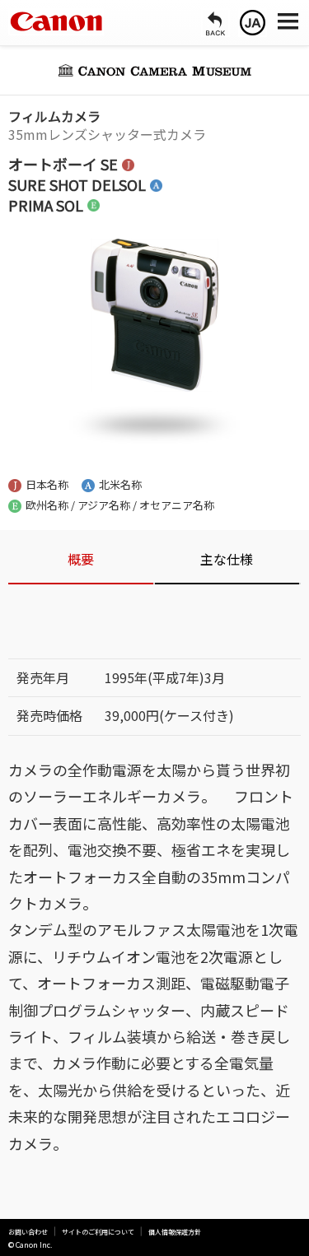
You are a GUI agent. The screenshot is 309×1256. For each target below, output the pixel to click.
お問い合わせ (28, 1231)
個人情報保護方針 (174, 1231)
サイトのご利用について (98, 1231)
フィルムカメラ (54, 116)
